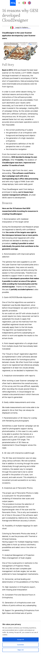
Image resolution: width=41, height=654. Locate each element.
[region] (20, 637)
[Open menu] (19, 3)
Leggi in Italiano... (22, 27)
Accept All (20, 639)
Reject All (20, 650)
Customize (20, 644)
